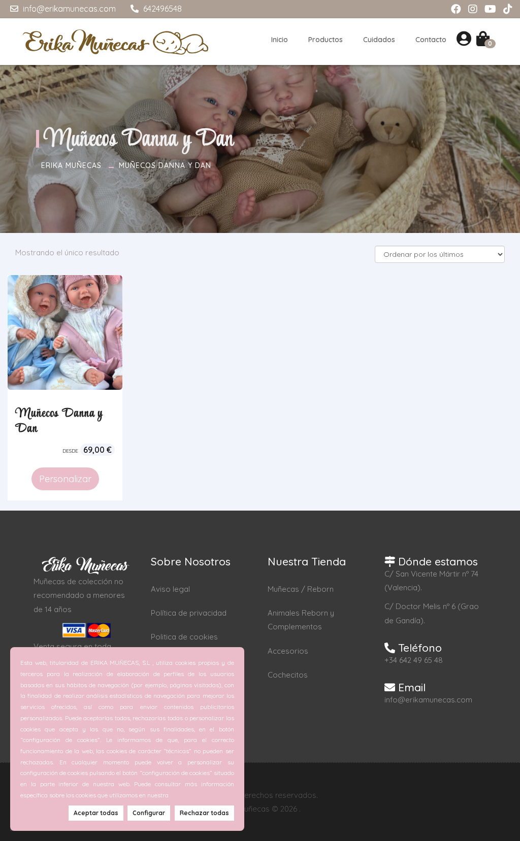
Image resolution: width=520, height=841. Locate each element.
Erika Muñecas (71, 165)
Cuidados (379, 39)
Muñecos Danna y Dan (165, 165)
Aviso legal (170, 589)
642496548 (161, 9)
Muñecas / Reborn (301, 589)
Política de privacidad (188, 613)
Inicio (279, 39)
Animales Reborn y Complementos (301, 619)
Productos (325, 39)
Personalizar (65, 479)
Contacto (430, 39)
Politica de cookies (184, 637)
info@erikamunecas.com (68, 9)
